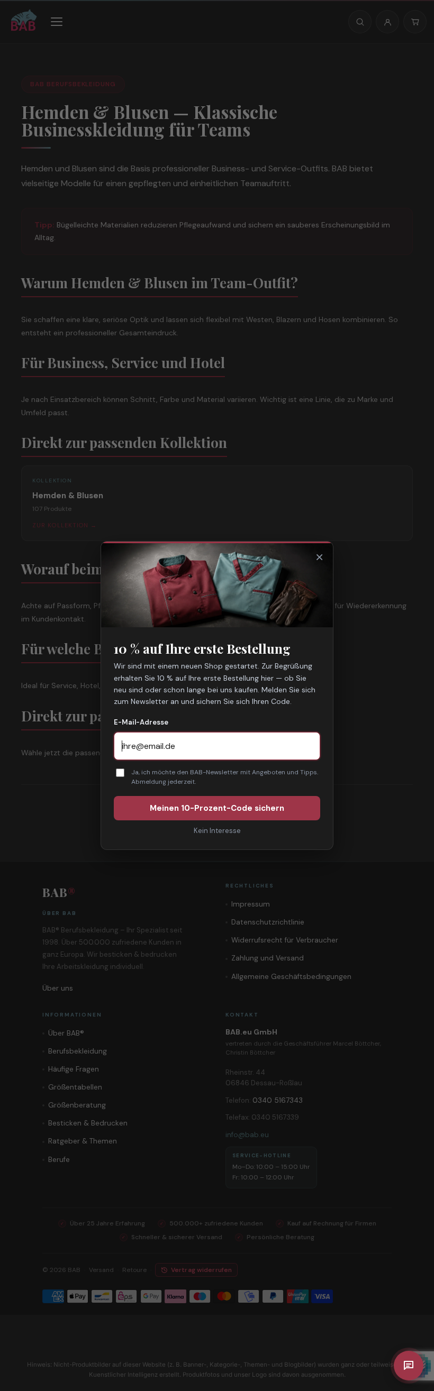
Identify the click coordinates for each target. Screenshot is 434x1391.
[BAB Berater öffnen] (408, 1365)
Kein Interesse (217, 830)
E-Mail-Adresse (141, 722)
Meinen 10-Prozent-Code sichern (217, 808)
